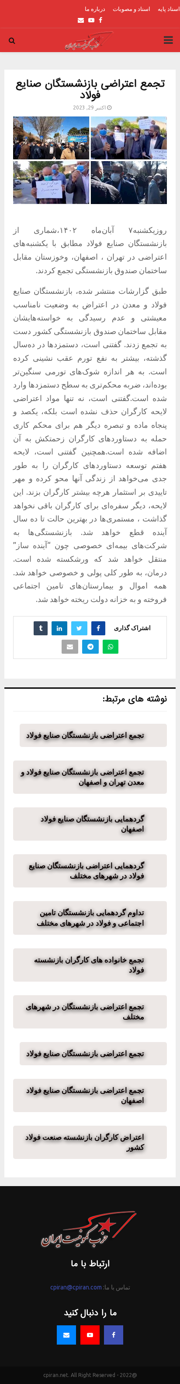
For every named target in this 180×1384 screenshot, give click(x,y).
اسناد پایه (169, 9)
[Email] (66, 1335)
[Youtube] (90, 1335)
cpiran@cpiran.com (76, 1287)
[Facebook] (113, 1335)
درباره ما (95, 9)
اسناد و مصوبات (131, 9)
